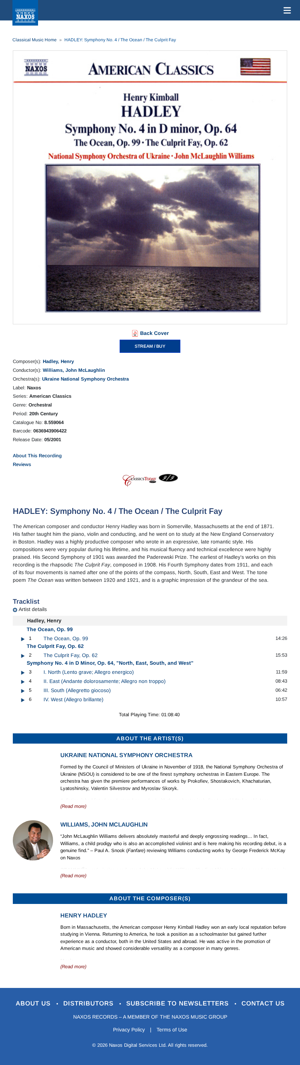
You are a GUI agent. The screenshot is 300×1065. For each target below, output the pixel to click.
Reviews (22, 464)
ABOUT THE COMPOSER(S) (150, 898)
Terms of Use (172, 1029)
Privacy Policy (129, 1029)
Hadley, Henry (58, 361)
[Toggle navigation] (286, 10)
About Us (34, 1003)
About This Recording (37, 455)
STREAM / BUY (150, 346)
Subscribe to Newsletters (178, 1003)
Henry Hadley (83, 915)
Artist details (33, 609)
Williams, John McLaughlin (74, 370)
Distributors (89, 1003)
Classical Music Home (34, 39)
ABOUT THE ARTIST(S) (150, 738)
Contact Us (263, 1003)
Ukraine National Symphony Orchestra (85, 379)
